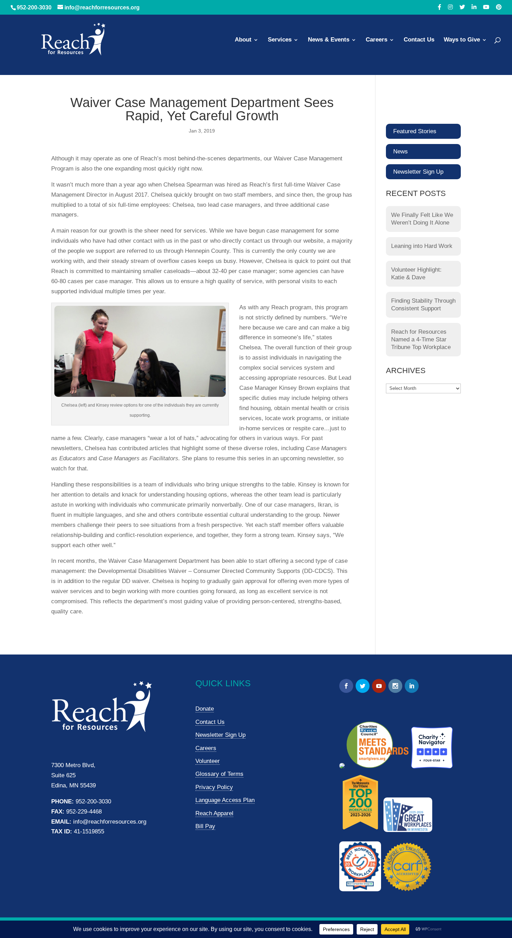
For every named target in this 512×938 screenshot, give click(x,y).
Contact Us (419, 40)
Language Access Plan (225, 800)
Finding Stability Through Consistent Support (423, 304)
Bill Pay (205, 826)
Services (280, 40)
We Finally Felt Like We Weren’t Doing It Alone (422, 219)
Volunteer (207, 761)
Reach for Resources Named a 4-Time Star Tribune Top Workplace (421, 339)
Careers (376, 40)
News (400, 151)
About (243, 40)
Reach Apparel (214, 813)
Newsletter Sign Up (418, 171)
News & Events (328, 40)
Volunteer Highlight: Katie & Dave (416, 273)
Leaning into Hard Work (421, 246)
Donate (204, 708)
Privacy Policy (214, 787)
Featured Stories (414, 131)
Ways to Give (462, 40)
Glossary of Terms (219, 774)
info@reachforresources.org (109, 821)
